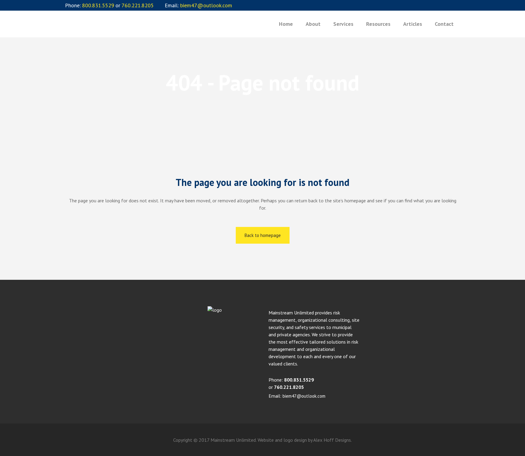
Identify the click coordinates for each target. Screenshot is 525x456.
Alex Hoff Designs (332, 440)
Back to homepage (263, 235)
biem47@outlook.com (304, 396)
